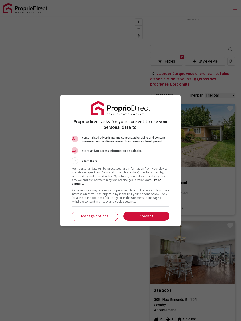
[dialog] (120, 160)
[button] (120, 160)
